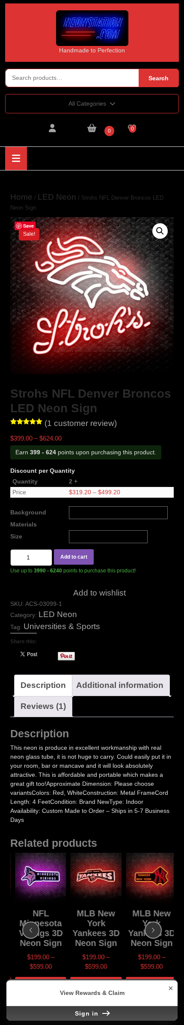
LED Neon (57, 196)
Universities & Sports (62, 626)
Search (158, 78)
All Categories (87, 103)
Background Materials (28, 518)
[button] (160, 231)
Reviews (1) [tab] (43, 706)
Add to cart (73, 557)
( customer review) (81, 423)
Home (21, 196)
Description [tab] (43, 685)
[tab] (16, 158)
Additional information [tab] (119, 685)
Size (16, 536)
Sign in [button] (88, 1013)
